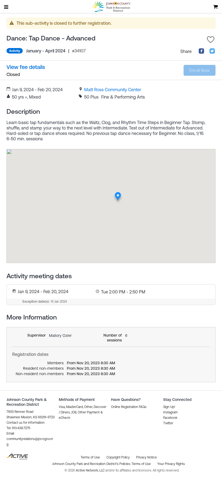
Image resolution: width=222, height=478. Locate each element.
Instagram (170, 412)
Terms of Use (141, 464)
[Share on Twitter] (212, 52)
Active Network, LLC (90, 470)
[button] (210, 39)
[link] (112, 89)
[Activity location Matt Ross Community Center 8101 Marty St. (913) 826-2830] (118, 193)
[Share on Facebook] (201, 52)
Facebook (170, 418)
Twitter (168, 423)
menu (6, 6)
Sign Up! (169, 407)
